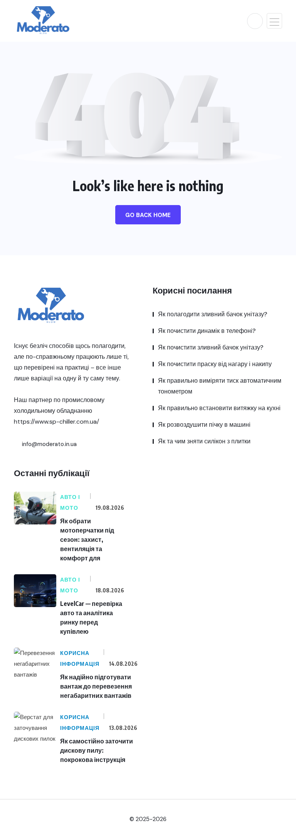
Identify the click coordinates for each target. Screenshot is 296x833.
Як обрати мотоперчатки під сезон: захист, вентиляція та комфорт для (87, 539)
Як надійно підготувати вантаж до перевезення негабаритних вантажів (96, 686)
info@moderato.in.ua (48, 444)
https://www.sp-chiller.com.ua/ (56, 421)
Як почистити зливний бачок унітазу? (210, 347)
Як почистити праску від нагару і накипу (215, 364)
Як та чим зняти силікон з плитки (204, 441)
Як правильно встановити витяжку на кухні (219, 408)
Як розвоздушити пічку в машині (204, 425)
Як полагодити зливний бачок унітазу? (212, 314)
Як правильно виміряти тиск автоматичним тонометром (219, 386)
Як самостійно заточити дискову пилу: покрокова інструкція (96, 750)
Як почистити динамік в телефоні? (207, 331)
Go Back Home (148, 215)
